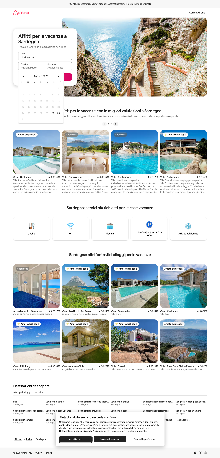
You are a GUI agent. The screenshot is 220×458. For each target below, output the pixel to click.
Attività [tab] (39, 392)
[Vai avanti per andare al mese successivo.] (58, 76)
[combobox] (45, 57)
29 (53, 113)
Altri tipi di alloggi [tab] (21, 392)
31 (23, 119)
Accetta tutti (75, 439)
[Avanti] (115, 124)
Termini (48, 452)
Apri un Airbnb (197, 12)
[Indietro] (104, 124)
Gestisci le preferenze (144, 439)
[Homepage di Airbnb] (21, 12)
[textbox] (32, 67)
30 (58, 113)
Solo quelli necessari (110, 439)
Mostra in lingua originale (138, 4)
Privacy (38, 452)
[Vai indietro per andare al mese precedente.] (23, 76)
